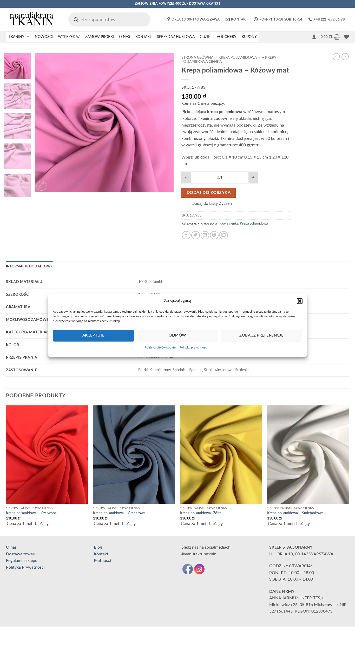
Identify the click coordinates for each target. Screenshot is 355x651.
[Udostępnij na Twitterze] (195, 235)
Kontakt (101, 554)
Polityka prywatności (193, 347)
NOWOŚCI (44, 37)
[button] (299, 301)
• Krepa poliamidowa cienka (218, 223)
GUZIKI (206, 37)
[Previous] (44, 122)
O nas (11, 547)
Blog (98, 547)
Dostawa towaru (21, 554)
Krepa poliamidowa (238, 58)
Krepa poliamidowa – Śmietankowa (295, 513)
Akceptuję (93, 335)
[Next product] (336, 56)
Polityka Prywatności (25, 567)
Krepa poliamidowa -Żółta (200, 513)
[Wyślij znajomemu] (205, 235)
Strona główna (197, 58)
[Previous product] (345, 56)
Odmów (177, 335)
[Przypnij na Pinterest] (214, 235)
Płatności (102, 560)
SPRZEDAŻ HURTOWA (176, 37)
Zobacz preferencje (261, 335)
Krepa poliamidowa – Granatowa (119, 513)
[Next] (164, 122)
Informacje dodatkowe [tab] (29, 266)
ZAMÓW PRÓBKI (99, 37)
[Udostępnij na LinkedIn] (223, 235)
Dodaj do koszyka (209, 193)
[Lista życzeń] (346, 37)
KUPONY (249, 37)
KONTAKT (143, 37)
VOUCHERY (226, 37)
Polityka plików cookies (161, 347)
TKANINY (16, 37)
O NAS (124, 37)
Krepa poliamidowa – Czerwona (31, 513)
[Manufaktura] (32, 19)
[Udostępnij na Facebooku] (186, 235)
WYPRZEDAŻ (69, 37)
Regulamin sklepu (21, 560)
